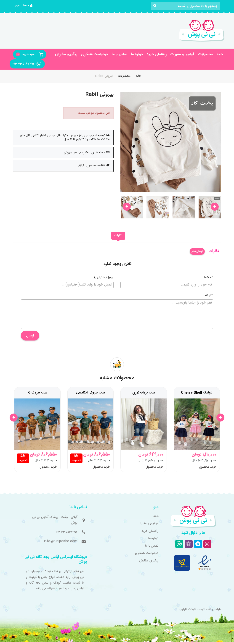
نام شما (208, 278)
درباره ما (137, 54)
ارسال (30, 336)
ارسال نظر (197, 251)
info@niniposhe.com (60, 541)
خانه (220, 54)
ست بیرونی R (37, 392)
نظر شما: (208, 296)
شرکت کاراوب (187, 609)
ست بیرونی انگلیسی (90, 392)
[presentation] (127, 207)
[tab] (118, 236)
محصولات (205, 54)
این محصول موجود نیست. (93, 112)
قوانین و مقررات (182, 54)
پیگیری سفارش (66, 54)
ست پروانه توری (143, 392)
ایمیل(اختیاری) (104, 278)
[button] (24, 6)
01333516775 (66, 532)
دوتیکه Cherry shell (196, 392)
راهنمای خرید (156, 54)
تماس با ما (119, 54)
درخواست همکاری (94, 54)
